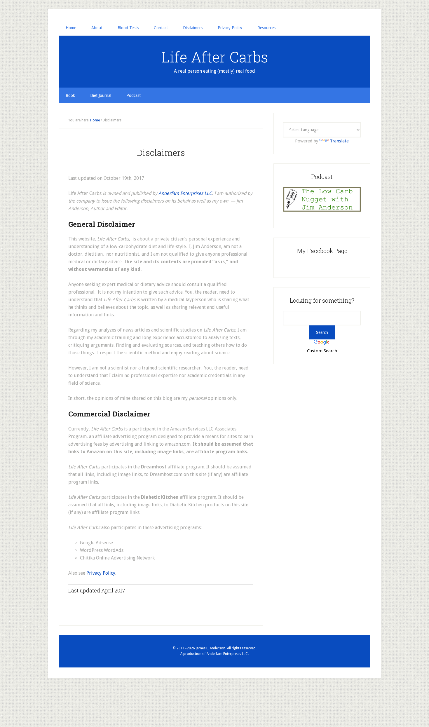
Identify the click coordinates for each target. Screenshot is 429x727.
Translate (339, 141)
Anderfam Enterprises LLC (185, 193)
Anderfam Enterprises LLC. (228, 654)
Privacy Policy (100, 573)
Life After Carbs (214, 57)
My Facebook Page (322, 250)
